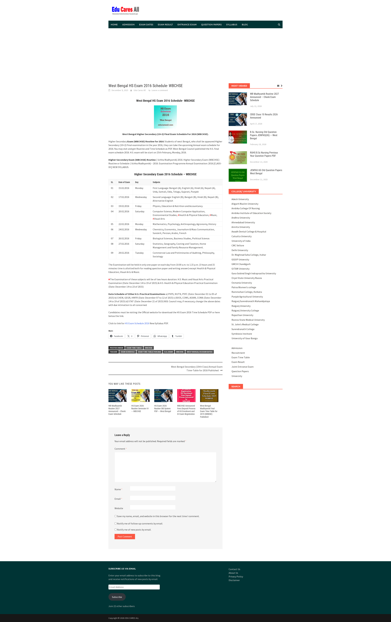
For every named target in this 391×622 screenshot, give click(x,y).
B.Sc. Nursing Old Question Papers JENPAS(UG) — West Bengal (263, 135)
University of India (241, 240)
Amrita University (241, 226)
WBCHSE (148, 348)
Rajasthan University (242, 315)
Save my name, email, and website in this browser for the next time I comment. (158, 516)
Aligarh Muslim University (245, 203)
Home (114, 24)
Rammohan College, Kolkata (247, 291)
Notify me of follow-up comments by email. (140, 523)
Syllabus (231, 24)
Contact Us (234, 569)
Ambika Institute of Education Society (251, 213)
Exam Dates (146, 24)
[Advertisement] (195, 55)
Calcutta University (242, 236)
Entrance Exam (187, 24)
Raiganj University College (245, 310)
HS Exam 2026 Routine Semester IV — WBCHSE (140, 408)
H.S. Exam (168, 352)
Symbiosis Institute (242, 333)
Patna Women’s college (244, 287)
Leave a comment (160, 90)
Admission (128, 24)
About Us (233, 572)
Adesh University (240, 199)
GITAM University (240, 268)
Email (118, 498)
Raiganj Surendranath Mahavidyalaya (251, 301)
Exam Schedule (128, 352)
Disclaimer (234, 580)
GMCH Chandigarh (241, 264)
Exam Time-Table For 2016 (149, 352)
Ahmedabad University (243, 222)
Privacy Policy (236, 576)
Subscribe (117, 596)
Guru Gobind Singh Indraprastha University (254, 273)
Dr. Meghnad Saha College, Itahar (249, 254)
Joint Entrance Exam (243, 366)
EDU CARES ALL (132, 618)
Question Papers (211, 24)
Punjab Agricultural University (247, 296)
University (237, 376)
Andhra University (241, 217)
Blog (245, 24)
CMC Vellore (238, 245)
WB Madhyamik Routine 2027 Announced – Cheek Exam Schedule (264, 97)
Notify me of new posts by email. (134, 529)
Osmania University (242, 282)
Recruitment (238, 352)
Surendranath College (243, 329)
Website (119, 508)
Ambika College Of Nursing (246, 208)
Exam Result (165, 24)
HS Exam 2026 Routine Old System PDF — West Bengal (162, 408)
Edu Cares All (140, 90)
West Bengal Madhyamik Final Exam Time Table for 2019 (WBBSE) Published (208, 411)
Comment (121, 448)
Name (118, 489)
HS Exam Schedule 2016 (137, 323)
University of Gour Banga (245, 338)
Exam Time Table (134, 348)
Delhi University (240, 250)
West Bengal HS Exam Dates (199, 352)
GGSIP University (240, 259)
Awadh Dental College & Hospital (249, 231)
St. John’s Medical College (245, 324)
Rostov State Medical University (248, 319)
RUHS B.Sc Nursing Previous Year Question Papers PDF (264, 154)
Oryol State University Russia (247, 277)
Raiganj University (241, 305)
